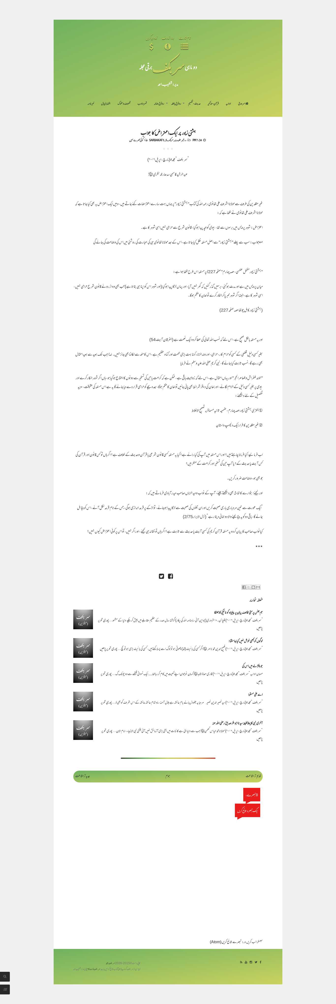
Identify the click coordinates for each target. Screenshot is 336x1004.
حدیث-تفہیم (194, 104)
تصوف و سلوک (124, 104)
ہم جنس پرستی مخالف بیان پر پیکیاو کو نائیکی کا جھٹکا (238, 613)
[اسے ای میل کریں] (258, 587)
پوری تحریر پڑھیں (108, 649)
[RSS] (241, 962)
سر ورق (241, 104)
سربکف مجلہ (110, 963)
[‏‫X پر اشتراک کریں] (248, 587)
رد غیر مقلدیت (180, 140)
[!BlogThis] (253, 587)
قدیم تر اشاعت (253, 776)
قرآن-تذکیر (213, 104)
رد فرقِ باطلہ (176, 104)
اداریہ (228, 104)
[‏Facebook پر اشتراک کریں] (244, 587)
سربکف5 (169, 140)
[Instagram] (250, 962)
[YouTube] (246, 962)
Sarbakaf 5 (156, 140)
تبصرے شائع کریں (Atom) (226, 942)
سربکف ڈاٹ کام (93, 969)
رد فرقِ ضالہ (159, 104)
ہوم (168, 776)
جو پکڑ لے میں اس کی (252, 666)
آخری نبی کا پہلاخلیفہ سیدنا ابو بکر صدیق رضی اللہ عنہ (237, 723)
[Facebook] (261, 962)
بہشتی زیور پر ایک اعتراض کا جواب (168, 132)
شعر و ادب (142, 104)
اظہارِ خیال (105, 104)
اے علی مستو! (255, 695)
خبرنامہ (91, 104)
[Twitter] (256, 962)
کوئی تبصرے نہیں (136, 140)
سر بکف (168, 66)
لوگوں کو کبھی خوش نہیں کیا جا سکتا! (246, 641)
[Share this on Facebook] (170, 577)
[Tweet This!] (161, 577)
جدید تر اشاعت (82, 776)
